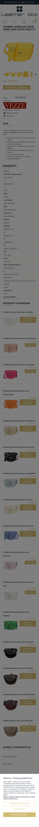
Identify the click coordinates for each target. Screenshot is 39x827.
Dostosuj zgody (19, 809)
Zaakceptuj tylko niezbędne (19, 803)
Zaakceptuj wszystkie (19, 815)
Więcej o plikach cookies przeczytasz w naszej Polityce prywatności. (19, 797)
